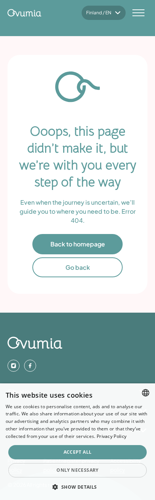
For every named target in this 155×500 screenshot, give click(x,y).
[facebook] (30, 366)
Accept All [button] (78, 452)
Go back (77, 267)
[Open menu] (138, 13)
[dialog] (77, 441)
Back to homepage (77, 244)
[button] (77, 486)
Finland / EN (98, 12)
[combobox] (145, 393)
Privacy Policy (111, 436)
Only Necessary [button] (77, 470)
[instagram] (14, 366)
